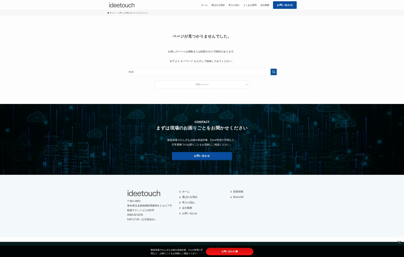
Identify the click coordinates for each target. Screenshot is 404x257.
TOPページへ (202, 84)
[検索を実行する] (273, 72)
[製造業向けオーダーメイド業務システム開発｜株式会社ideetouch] (121, 5)
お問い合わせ (228, 251)
